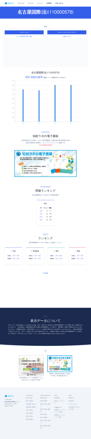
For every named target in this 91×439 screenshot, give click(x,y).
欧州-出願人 (43, 414)
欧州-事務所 (43, 417)
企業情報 (49, 3)
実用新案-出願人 (31, 404)
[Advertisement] (45, 51)
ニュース (39, 3)
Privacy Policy (73, 404)
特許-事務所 (29, 401)
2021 (41, 214)
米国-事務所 (43, 401)
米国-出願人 (43, 398)
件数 (45, 26)
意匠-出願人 (29, 410)
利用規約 (71, 401)
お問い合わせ (59, 3)
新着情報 (57, 398)
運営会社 (71, 398)
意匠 (27, 36)
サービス (30, 3)
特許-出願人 (29, 398)
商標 (30, 36)
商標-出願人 (29, 416)
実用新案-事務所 (31, 407)
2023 (41, 220)
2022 (41, 217)
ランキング (21, 3)
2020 (41, 211)
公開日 (65, 36)
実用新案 (22, 36)
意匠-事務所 (29, 413)
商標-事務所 (29, 419)
